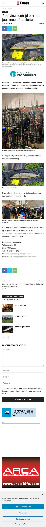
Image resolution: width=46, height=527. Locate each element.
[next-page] (7, 337)
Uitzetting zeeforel (22, 327)
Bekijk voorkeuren (23, 519)
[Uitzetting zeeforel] (7, 329)
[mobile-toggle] (3, 3)
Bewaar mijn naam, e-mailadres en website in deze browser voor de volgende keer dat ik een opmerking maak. (22, 391)
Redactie (9, 23)
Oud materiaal (20, 305)
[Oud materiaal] (7, 308)
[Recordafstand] (7, 319)
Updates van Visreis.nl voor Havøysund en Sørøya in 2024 (12, 286)
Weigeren (23, 513)
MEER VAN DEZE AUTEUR (13, 300)
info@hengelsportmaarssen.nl (19, 254)
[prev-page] (3, 337)
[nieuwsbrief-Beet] (19, 416)
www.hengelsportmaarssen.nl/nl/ (22, 257)
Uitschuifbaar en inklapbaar (34, 284)
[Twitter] (9, 28)
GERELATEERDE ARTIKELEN (13, 296)
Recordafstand (21, 316)
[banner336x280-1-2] (21, 487)
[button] (43, 494)
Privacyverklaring (20, 524)
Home (4, 8)
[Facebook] (4, 28)
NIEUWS (10, 8)
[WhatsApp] (15, 28)
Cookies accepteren (23, 507)
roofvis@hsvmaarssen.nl (12, 233)
